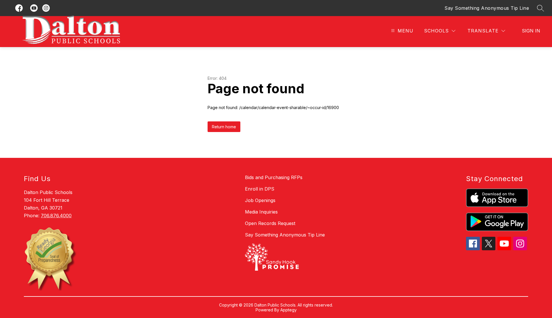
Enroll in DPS (259, 189)
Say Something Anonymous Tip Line (486, 8)
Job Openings (260, 200)
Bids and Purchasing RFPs (273, 177)
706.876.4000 (56, 215)
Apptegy (288, 309)
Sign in (531, 31)
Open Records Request (270, 223)
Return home (224, 126)
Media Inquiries (261, 212)
